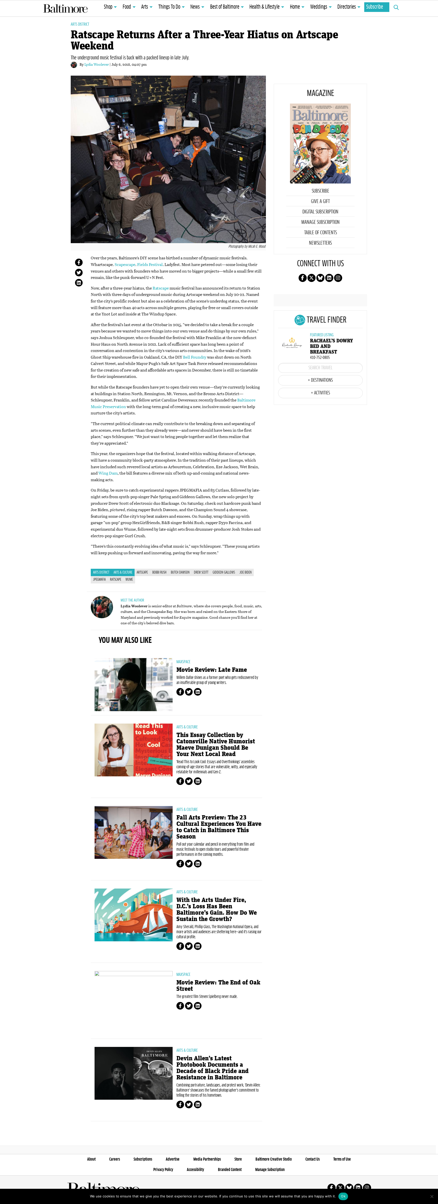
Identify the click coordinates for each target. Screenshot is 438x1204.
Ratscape (161, 288)
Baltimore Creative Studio (274, 1159)
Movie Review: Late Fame (211, 670)
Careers (114, 1159)
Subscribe (374, 7)
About (91, 1159)
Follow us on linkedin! (329, 278)
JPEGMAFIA (99, 579)
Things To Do (169, 7)
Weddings (318, 7)
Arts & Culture (123, 572)
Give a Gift (320, 201)
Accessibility (195, 1170)
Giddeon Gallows (224, 572)
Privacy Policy (163, 1170)
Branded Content (230, 1170)
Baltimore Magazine (65, 8)
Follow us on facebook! (303, 278)
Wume (129, 579)
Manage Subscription (320, 222)
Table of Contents (320, 232)
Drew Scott (201, 572)
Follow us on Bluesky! (320, 278)
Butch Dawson (180, 572)
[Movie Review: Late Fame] (134, 684)
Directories (346, 7)
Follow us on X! (311, 278)
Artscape (142, 572)
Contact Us (312, 1159)
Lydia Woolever (96, 64)
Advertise (172, 1159)
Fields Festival (150, 264)
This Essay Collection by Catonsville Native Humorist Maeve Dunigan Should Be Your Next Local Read (215, 744)
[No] (431, 1196)
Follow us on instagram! (338, 278)
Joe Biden (246, 572)
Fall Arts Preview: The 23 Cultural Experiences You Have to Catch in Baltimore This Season (218, 827)
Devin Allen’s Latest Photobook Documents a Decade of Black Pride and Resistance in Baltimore (212, 1068)
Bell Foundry (194, 357)
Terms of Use (342, 1159)
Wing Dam (108, 473)
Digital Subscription (320, 211)
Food (127, 7)
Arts (144, 7)
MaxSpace (183, 662)
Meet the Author (132, 600)
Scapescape (125, 264)
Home (295, 7)
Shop (108, 7)
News (195, 7)
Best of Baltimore (224, 7)
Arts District (80, 24)
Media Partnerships (207, 1159)
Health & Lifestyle (264, 7)
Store (238, 1159)
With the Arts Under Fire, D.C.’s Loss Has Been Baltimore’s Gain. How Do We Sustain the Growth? (216, 909)
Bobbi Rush (159, 572)
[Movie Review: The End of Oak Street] (134, 1002)
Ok (343, 1196)
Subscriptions (143, 1159)
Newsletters (320, 243)
